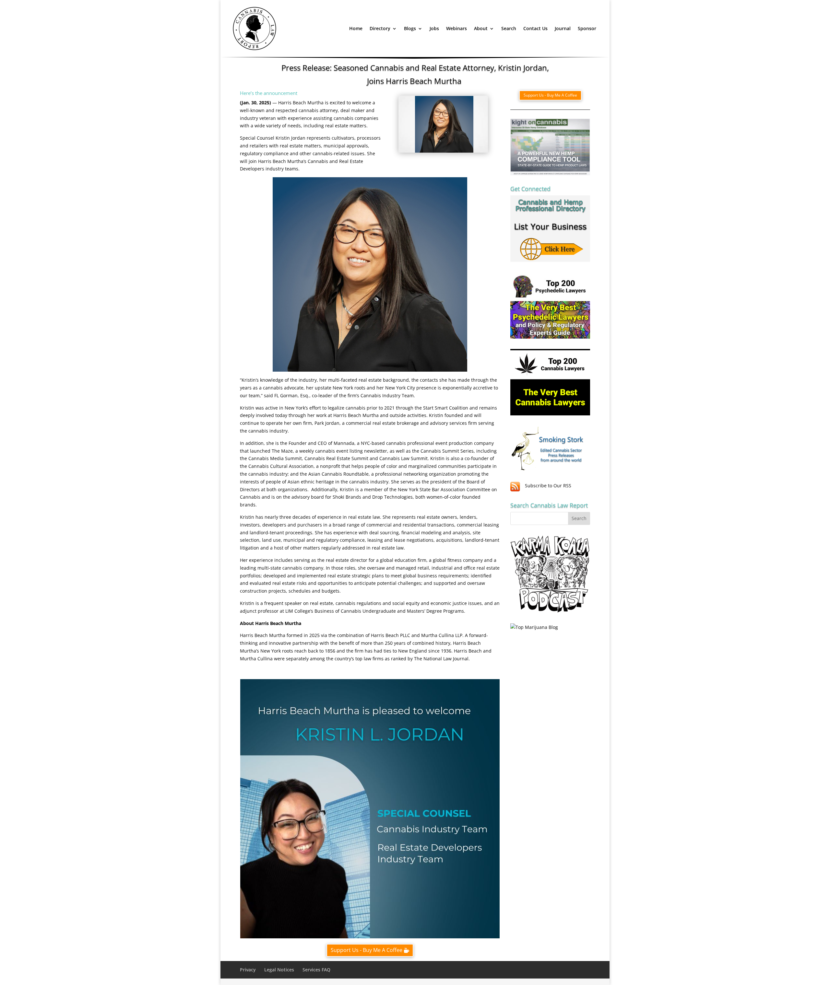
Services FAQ (316, 970)
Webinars (456, 28)
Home (355, 28)
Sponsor (587, 28)
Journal (563, 28)
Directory (380, 28)
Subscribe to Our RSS (548, 485)
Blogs (410, 28)
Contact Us (535, 28)
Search (508, 28)
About (481, 28)
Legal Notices (279, 970)
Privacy (248, 970)
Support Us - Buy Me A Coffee (366, 950)
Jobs (434, 28)
